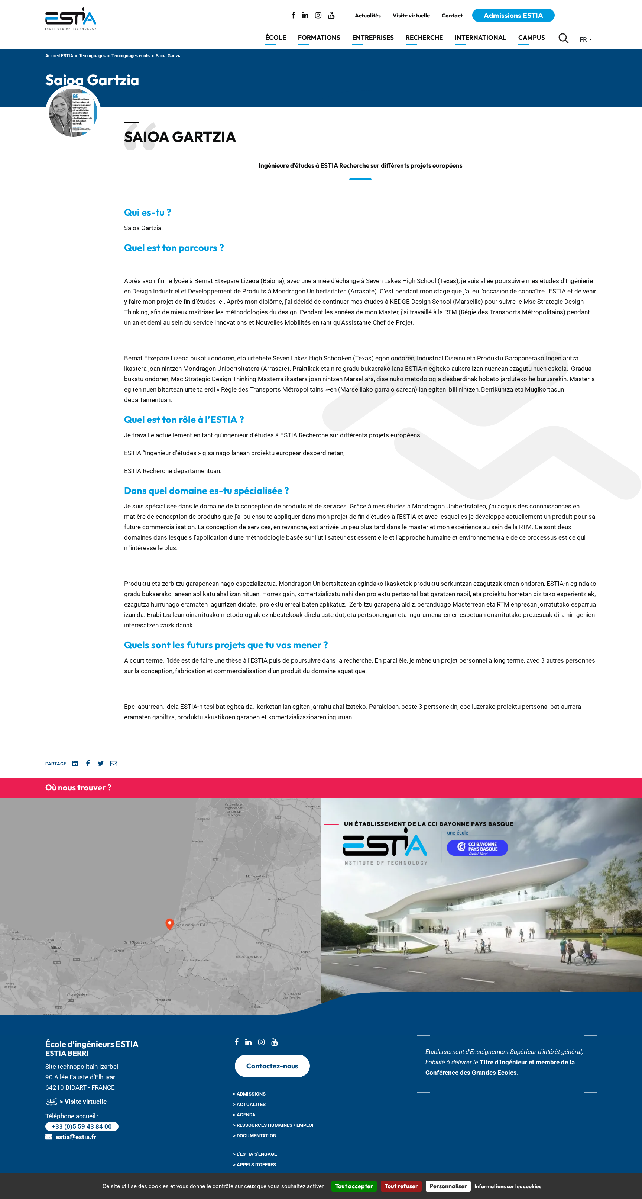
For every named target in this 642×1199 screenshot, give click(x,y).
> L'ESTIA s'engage (255, 1154)
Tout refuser (401, 1186)
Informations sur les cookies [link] (507, 1186)
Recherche (424, 37)
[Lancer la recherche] (563, 38)
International (480, 37)
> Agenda (244, 1115)
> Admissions (249, 1094)
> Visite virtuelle (82, 1101)
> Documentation (254, 1135)
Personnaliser (448, 1186)
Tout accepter (354, 1186)
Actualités (368, 15)
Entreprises (373, 37)
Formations (319, 37)
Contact (452, 15)
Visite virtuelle (411, 15)
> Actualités (249, 1104)
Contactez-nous (272, 1065)
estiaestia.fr (76, 1137)
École (275, 37)
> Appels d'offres (254, 1164)
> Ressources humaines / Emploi (273, 1125)
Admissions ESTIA (513, 15)
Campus (531, 37)
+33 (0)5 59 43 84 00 (82, 1126)
